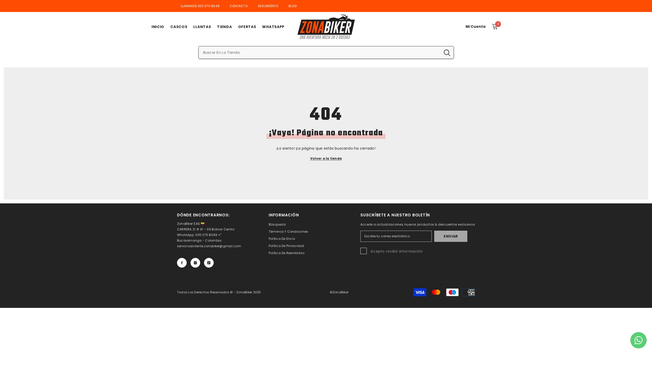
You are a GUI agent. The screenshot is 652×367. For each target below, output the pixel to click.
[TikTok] (209, 263)
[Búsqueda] (326, 52)
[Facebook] (182, 263)
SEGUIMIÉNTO (268, 6)
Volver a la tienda (326, 158)
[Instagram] (195, 263)
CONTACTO (239, 6)
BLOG (293, 6)
